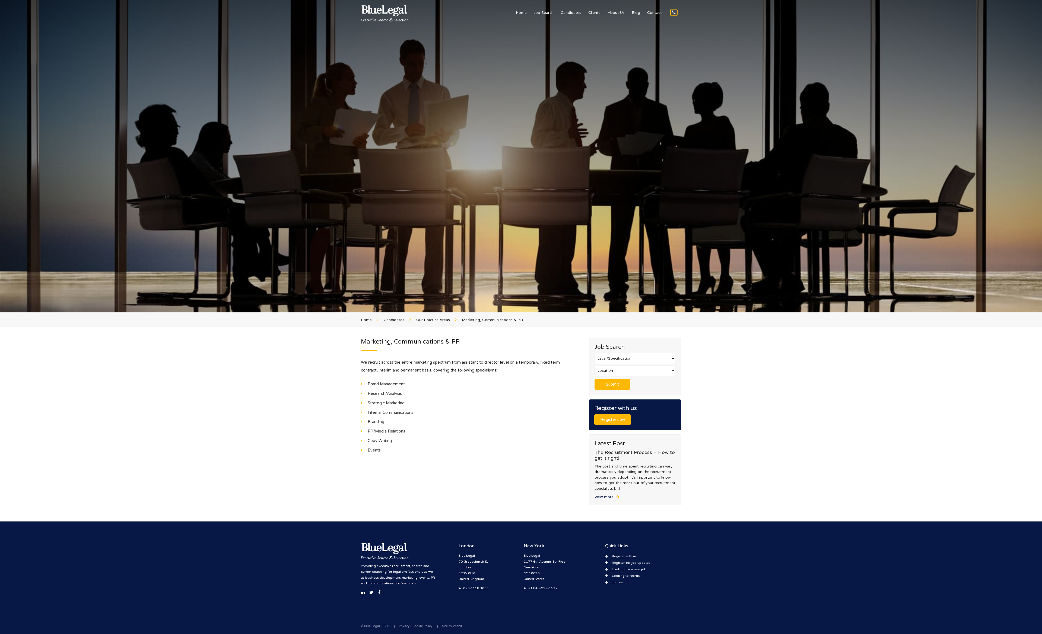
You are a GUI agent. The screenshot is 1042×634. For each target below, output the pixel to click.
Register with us (624, 556)
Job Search (544, 13)
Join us (617, 582)
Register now (612, 419)
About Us (616, 13)
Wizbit (457, 626)
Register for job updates (631, 563)
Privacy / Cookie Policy (415, 626)
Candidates (571, 13)
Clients (594, 13)
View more (604, 497)
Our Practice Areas (433, 320)
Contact (654, 13)
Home (521, 13)
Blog (636, 13)
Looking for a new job (629, 569)
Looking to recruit (626, 576)
